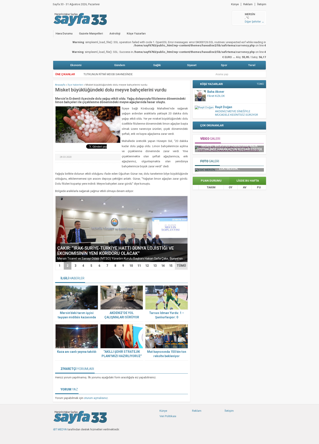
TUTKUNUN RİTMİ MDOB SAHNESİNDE (108, 72)
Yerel (251, 65)
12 (147, 265)
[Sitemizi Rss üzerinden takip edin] (85, 436)
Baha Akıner (215, 91)
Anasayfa (60, 84)
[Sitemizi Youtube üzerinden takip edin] (70, 436)
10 (131, 265)
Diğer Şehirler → (254, 21)
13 (155, 265)
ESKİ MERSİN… (229, 169)
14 (163, 265)
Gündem (119, 65)
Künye (235, 4)
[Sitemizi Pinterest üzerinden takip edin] (78, 436)
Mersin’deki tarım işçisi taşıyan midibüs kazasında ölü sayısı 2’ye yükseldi (77, 317)
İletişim (261, 4)
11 (139, 265)
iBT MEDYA (60, 429)
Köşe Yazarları (136, 33)
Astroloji (114, 33)
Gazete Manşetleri (91, 33)
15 (171, 265)
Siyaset (191, 65)
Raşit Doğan (223, 107)
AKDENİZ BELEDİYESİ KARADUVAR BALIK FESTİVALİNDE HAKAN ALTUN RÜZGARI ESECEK (229, 147)
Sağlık (157, 65)
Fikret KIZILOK (216, 96)
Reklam (248, 4)
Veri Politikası (168, 416)
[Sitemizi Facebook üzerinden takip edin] (56, 436)
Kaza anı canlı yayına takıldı (76, 351)
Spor (224, 65)
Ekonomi (75, 65)
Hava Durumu (64, 33)
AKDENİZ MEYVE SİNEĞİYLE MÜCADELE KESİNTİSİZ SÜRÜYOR (236, 113)
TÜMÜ (181, 265)
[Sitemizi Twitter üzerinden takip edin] (63, 436)
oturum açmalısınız (96, 398)
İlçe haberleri (75, 84)
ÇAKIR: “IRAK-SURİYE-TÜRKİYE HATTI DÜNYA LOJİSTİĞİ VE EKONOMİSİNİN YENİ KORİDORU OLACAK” (115, 251)
